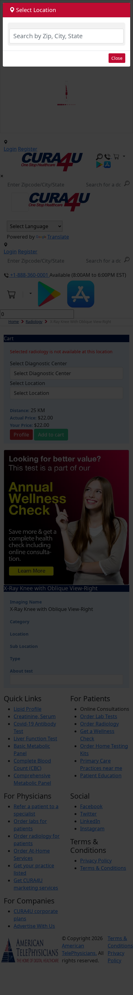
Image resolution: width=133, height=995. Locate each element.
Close (116, 58)
